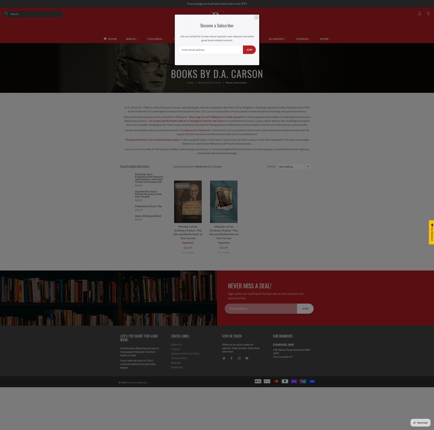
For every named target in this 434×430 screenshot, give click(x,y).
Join (249, 49)
